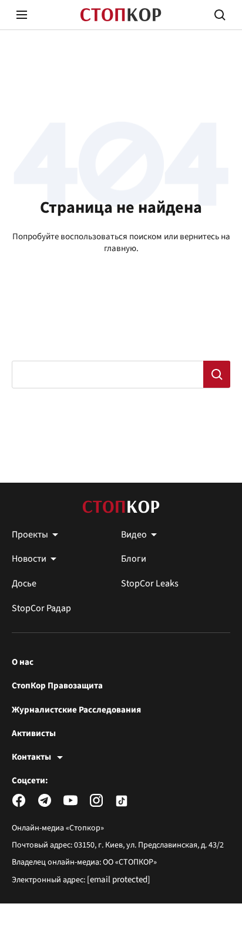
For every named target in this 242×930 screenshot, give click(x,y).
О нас (22, 662)
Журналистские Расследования (76, 710)
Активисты (34, 734)
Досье (24, 583)
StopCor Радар (41, 608)
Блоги (133, 558)
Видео (134, 534)
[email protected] (118, 879)
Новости (29, 558)
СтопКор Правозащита (57, 686)
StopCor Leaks (150, 583)
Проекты (30, 534)
